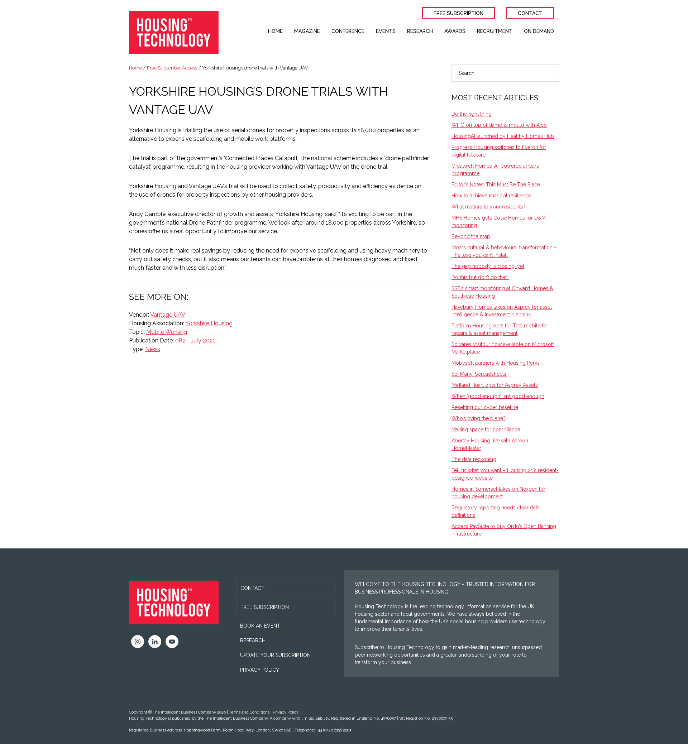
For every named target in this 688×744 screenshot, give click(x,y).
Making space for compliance (486, 429)
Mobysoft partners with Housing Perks (496, 363)
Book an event (260, 626)
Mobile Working (166, 331)
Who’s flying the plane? (479, 418)
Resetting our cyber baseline (485, 407)
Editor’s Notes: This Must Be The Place (496, 184)
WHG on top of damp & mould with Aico (499, 125)
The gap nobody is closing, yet (488, 266)
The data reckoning (474, 459)
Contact (252, 588)
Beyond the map (471, 236)
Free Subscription (264, 607)
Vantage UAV (167, 314)
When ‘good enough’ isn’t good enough (498, 396)
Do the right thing (472, 114)
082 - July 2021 (195, 340)
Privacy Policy (259, 670)
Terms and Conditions (249, 712)
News (152, 349)
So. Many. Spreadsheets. (479, 374)
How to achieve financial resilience (491, 195)
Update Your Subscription (275, 655)
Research (253, 640)
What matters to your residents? (489, 207)
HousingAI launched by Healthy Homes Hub (503, 136)
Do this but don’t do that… (480, 277)
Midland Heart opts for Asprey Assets (495, 385)
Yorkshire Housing (209, 323)
